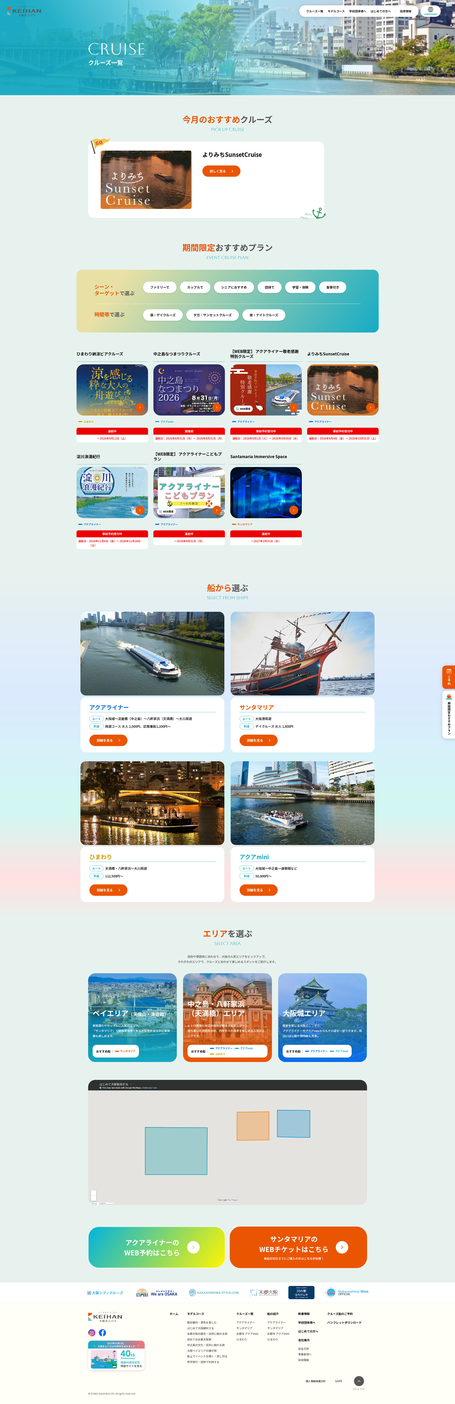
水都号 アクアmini (247, 1333)
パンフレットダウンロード (344, 1322)
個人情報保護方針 (316, 1381)
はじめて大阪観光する (200, 1328)
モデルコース (336, 11)
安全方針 (303, 1349)
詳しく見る (218, 171)
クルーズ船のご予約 (340, 1314)
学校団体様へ (357, 11)
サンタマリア (244, 1328)
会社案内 (304, 1340)
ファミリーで (159, 287)
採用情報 (405, 11)
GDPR (338, 1381)
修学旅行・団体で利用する (203, 1362)
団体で (269, 287)
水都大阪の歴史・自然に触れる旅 (207, 1333)
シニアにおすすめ (234, 287)
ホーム (174, 1314)
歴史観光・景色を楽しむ (202, 1322)
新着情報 (304, 1314)
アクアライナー (245, 1322)
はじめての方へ (381, 11)
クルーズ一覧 (314, 11)
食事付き (332, 287)
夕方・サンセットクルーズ (212, 314)
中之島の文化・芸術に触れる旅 (206, 1345)
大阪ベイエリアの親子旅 (202, 1350)
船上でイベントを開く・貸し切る (207, 1356)
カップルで (195, 287)
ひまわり (241, 1339)
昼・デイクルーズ (163, 314)
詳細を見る (105, 740)
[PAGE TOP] (359, 1381)
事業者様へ (305, 1354)
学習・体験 (300, 287)
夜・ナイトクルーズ (264, 314)
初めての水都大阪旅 (199, 1339)
